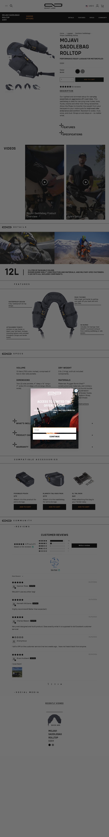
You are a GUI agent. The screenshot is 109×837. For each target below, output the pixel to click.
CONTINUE (54, 437)
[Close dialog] (76, 390)
